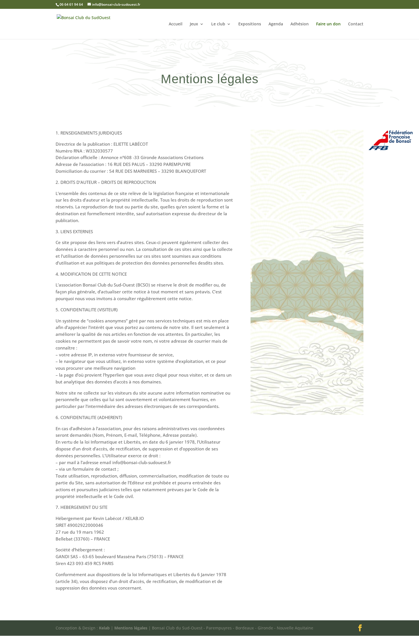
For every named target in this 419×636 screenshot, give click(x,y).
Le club (218, 24)
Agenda (276, 24)
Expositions (249, 24)
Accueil (175, 24)
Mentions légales (130, 628)
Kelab (104, 628)
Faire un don (328, 24)
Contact (355, 24)
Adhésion (299, 24)
